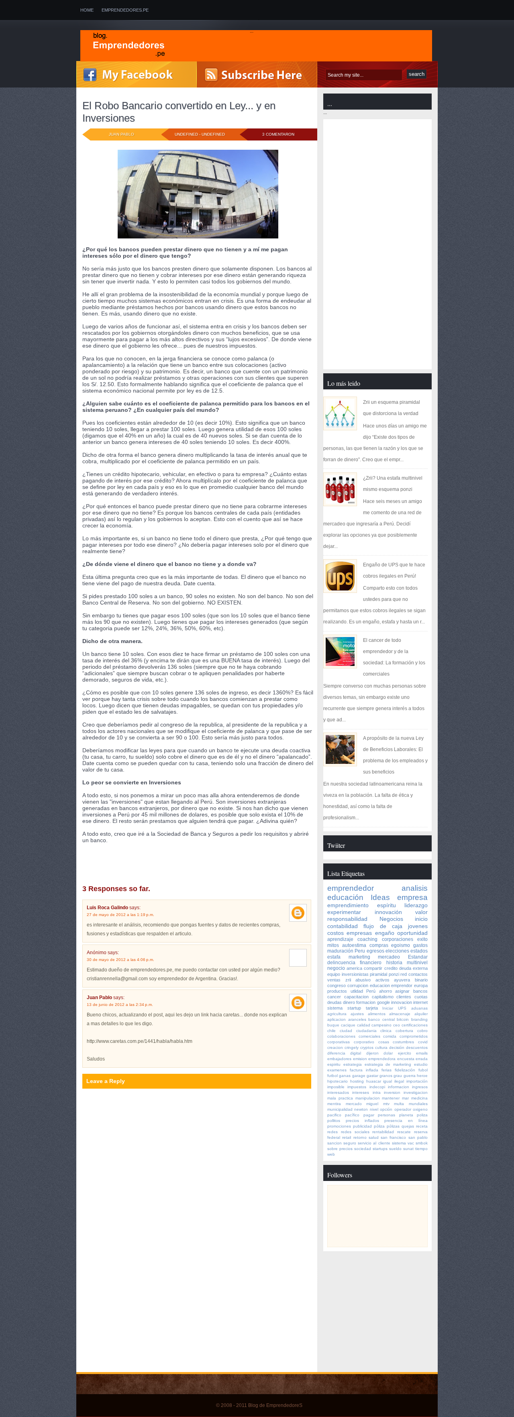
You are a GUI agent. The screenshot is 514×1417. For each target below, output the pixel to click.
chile (331, 1030)
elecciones (397, 951)
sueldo (395, 1148)
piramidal (378, 974)
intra (377, 1092)
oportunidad (412, 933)
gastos (420, 945)
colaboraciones (341, 1036)
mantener (391, 1098)
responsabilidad (347, 919)
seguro (349, 1143)
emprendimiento (348, 905)
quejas (408, 1126)
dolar (388, 1053)
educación (345, 897)
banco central (381, 1019)
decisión (396, 1047)
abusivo (363, 979)
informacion (398, 1087)
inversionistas (355, 974)
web (331, 1154)
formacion (365, 1002)
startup (354, 1008)
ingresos (420, 1087)
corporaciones (397, 939)
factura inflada (364, 1070)
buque (333, 1025)
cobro (422, 1030)
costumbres (403, 1042)
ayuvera (402, 979)
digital (355, 1053)
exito (422, 939)
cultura (381, 1047)
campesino (381, 1025)
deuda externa (132, 862)
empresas (359, 933)
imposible (336, 1087)
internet (420, 1002)
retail (346, 1137)
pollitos (333, 1120)
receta (422, 1126)
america (354, 968)
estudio (421, 1064)
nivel (374, 1109)
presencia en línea (406, 1120)
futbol (332, 1075)
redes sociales (355, 1132)
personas (386, 1115)
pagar (368, 1115)
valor (421, 912)
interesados (338, 1092)
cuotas (421, 996)
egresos (375, 951)
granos (385, 1075)
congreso (148, 856)
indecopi (377, 1087)
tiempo (421, 1148)
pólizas (393, 1126)
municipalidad (340, 1109)
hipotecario (337, 1081)
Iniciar (387, 1008)
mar (405, 1098)
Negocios (391, 919)
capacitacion (356, 996)
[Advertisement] (143, 1314)
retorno (360, 1137)
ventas (334, 979)
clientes (403, 996)
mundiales (418, 1103)
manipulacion (367, 1098)
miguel (372, 1103)
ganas (345, 1075)
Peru (360, 951)
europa (421, 985)
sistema (335, 1008)
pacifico (334, 1115)
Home (87, 10)
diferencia (336, 1053)
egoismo (161, 862)
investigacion (416, 1092)
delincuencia (97, 862)
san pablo (418, 1137)
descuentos (417, 1047)
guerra (410, 1075)
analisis (124, 856)
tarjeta (372, 1008)
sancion (334, 1143)
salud (374, 1137)
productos (337, 991)
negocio (92, 867)
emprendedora (382, 1059)
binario (421, 979)
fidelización (405, 1070)
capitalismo (383, 996)
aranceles (357, 1019)
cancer (334, 996)
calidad (363, 1025)
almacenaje (399, 1014)
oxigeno (420, 1109)
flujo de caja (209, 862)
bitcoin (403, 1019)
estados (419, 951)
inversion (392, 1092)
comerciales (369, 1036)
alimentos (377, 1014)
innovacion (401, 1002)
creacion (335, 1047)
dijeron (372, 1053)
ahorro (385, 991)
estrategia (352, 1064)
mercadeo (389, 957)
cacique (348, 1025)
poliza (422, 1115)
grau (398, 1075)
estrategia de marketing (388, 1064)
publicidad (362, 1126)
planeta (406, 1115)
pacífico (352, 1115)
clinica (386, 1030)
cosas (383, 1042)
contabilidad (177, 856)
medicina (419, 1098)
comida (389, 1036)
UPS (402, 1008)
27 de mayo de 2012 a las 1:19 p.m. (120, 914)
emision (360, 1059)
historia (394, 962)
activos (382, 979)
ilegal (399, 1081)
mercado (354, 1103)
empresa (412, 897)
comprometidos (414, 1036)
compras (378, 945)
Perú (370, 991)
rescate (404, 1132)
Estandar (418, 957)
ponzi (110, 867)
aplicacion (336, 1019)
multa (399, 1103)
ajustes (357, 1014)
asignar (402, 991)
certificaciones (415, 1025)
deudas (334, 1002)
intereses (360, 1092)
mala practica (340, 1098)
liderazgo (416, 905)
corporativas (338, 1042)
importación (417, 1081)
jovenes (418, 926)
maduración (340, 951)
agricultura (337, 1014)
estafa (334, 957)
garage (358, 1075)
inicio (421, 919)
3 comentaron (278, 134)
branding (419, 1019)
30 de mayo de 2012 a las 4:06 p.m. (120, 959)
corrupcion (357, 985)
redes (332, 1132)
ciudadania (366, 1030)
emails (422, 1053)
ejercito (404, 1053)
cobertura (404, 1030)
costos (203, 856)
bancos (420, 991)
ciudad (346, 1030)
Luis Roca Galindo (107, 907)
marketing (359, 957)
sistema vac (403, 1143)
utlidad (357, 991)
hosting (357, 1081)
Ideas (380, 897)
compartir (373, 968)
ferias (386, 1070)
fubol (423, 1070)
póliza (379, 1126)
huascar (373, 1081)
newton (361, 1109)
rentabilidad (383, 1132)
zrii (348, 979)
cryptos (366, 1047)
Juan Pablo (99, 997)
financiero (370, 962)
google (383, 1002)
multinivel (417, 962)
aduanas (419, 1008)
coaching (367, 939)
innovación (388, 912)
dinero (349, 1002)
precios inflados (362, 1120)
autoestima (354, 945)
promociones (339, 1126)
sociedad (362, 1148)
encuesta (405, 1059)
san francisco (393, 1137)
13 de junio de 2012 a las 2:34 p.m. (120, 1004)
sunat (408, 1148)
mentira (334, 1103)
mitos (333, 945)
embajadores (339, 1059)
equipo (333, 974)
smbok (422, 1143)
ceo (396, 1025)
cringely (352, 1047)
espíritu (386, 905)
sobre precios (340, 1148)
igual (387, 1081)
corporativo (364, 1042)
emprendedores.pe (125, 10)
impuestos (356, 1087)
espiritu (334, 1064)
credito (391, 968)
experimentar (344, 912)
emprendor (401, 985)
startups (380, 1148)
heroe (422, 1075)
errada (422, 1059)
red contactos (414, 974)
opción (386, 1109)
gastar (372, 1075)
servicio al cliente (374, 1143)
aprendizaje (340, 939)
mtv (386, 1103)
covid (423, 1042)
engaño (182, 862)
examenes (337, 1070)
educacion (380, 985)
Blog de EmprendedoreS (275, 1405)
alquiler (421, 1014)
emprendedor (350, 888)
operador (402, 1109)
